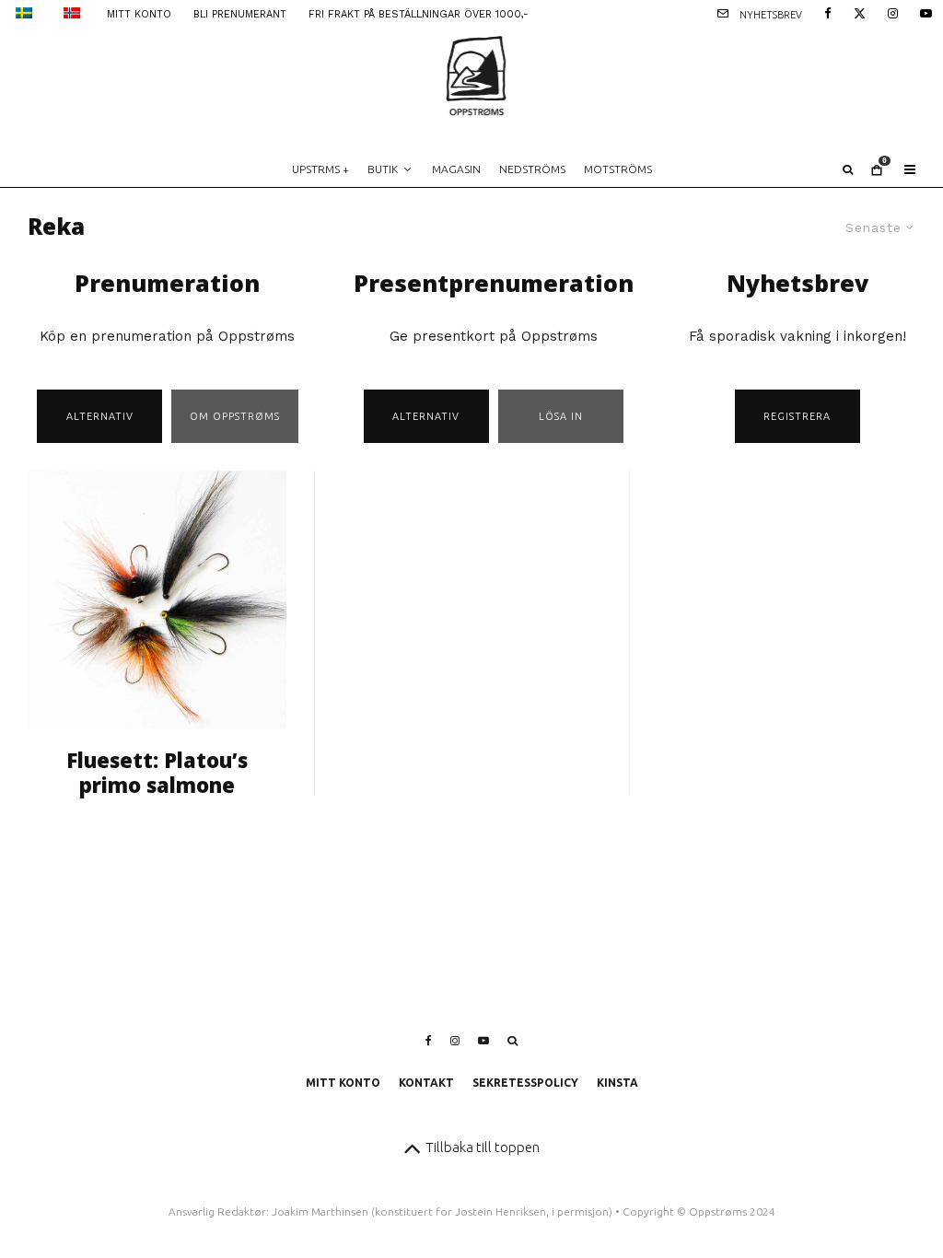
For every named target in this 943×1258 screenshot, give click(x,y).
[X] (860, 12)
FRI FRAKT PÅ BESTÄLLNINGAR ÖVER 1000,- (419, 14)
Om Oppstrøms (235, 416)
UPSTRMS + (320, 169)
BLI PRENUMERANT (239, 14)
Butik (382, 169)
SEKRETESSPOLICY (525, 1083)
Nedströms (532, 169)
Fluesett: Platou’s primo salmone (157, 772)
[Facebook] (828, 12)
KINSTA (617, 1083)
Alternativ (100, 416)
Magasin (456, 169)
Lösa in (561, 416)
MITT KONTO (139, 14)
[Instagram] (893, 12)
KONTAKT (426, 1083)
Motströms (618, 169)
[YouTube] (926, 12)
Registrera (797, 416)
